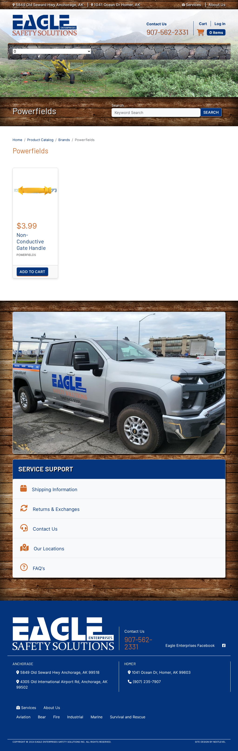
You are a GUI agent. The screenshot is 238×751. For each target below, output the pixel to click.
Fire (56, 717)
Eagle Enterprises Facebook (190, 645)
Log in (220, 23)
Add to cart (32, 271)
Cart (203, 23)
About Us (216, 4)
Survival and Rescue (127, 717)
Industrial (75, 717)
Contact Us (156, 24)
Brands (64, 140)
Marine (96, 717)
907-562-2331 (167, 32)
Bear (42, 717)
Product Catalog (40, 140)
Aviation (23, 717)
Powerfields (26, 255)
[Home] (46, 17)
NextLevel (219, 742)
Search (118, 105)
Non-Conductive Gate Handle (31, 241)
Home (17, 140)
